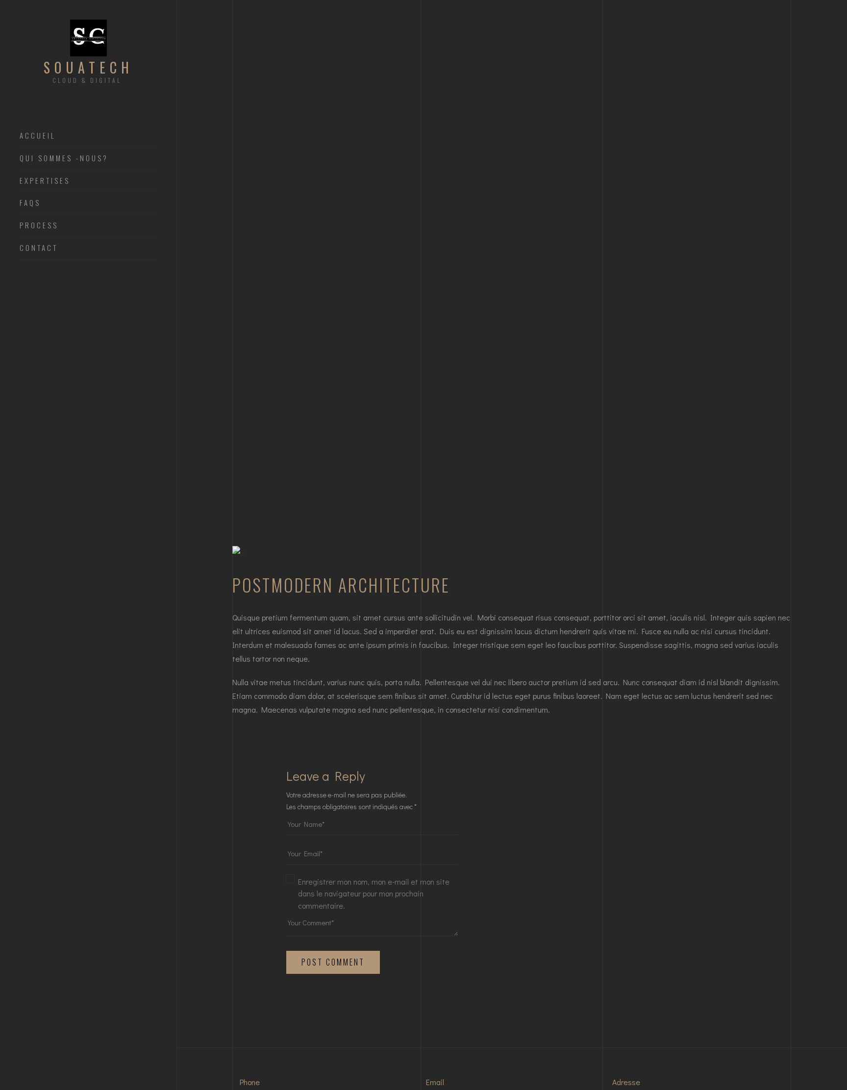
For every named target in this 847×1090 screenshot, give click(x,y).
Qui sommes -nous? (64, 158)
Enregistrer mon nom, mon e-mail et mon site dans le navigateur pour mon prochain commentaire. (373, 893)
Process (39, 225)
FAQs (30, 203)
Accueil (38, 136)
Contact (39, 248)
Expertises (45, 181)
